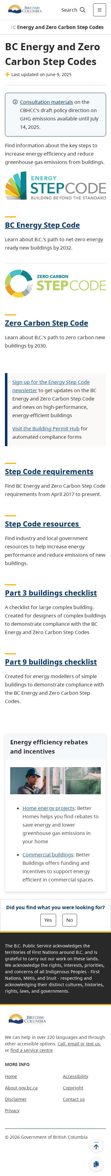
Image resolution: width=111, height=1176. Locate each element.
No (69, 920)
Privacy (12, 1110)
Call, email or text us (79, 1044)
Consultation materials (46, 102)
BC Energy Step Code (42, 225)
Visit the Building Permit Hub (46, 428)
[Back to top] (96, 1144)
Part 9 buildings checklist (51, 662)
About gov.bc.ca (21, 1088)
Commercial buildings (48, 854)
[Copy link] (96, 1164)
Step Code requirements (49, 471)
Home (11, 1076)
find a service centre (31, 1050)
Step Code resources (42, 524)
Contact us (74, 1099)
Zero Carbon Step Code (46, 323)
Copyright (73, 1088)
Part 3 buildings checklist (51, 593)
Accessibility (75, 1076)
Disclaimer (16, 1099)
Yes (48, 920)
